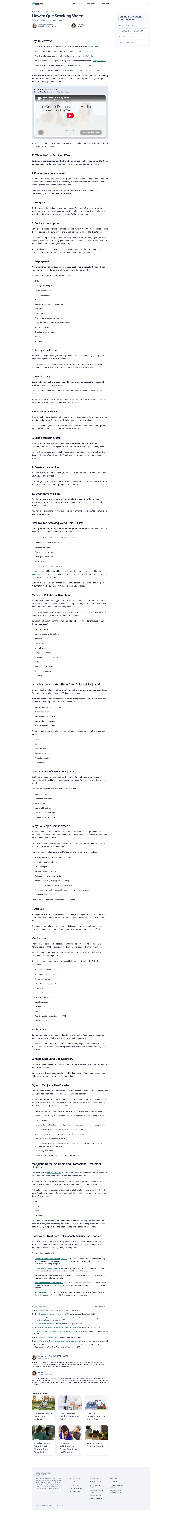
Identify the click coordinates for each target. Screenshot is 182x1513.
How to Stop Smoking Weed (97, 1491)
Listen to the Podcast (96, 1498)
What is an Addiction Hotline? (116, 1486)
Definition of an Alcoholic (98, 1482)
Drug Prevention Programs (95, 1486)
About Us (73, 1482)
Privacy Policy (74, 1485)
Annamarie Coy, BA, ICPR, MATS (48, 26)
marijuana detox (54, 1173)
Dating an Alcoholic (126, 42)
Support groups (42, 1292)
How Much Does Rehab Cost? (131, 31)
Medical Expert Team (76, 1488)
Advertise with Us (75, 1491)
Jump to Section (94, 46)
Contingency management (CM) (49, 1268)
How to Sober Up (126, 37)
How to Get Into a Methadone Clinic (115, 1491)
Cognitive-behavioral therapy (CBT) (51, 1259)
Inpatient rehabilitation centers (49, 1283)
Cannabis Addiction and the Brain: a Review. (58, 1345)
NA (102, 1292)
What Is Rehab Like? (127, 25)
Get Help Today (115, 1482)
